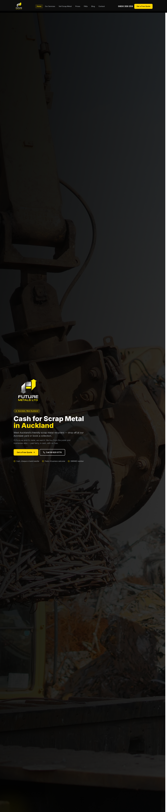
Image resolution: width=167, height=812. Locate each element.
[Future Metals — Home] (19, 6)
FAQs (86, 6)
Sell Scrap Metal (65, 6)
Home (39, 6)
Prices (77, 6)
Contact (101, 6)
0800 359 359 (125, 6)
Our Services (50, 6)
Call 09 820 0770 (54, 452)
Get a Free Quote (143, 6)
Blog (93, 6)
